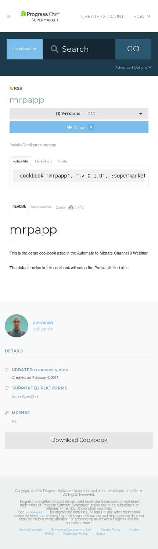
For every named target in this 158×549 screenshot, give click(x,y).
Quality (69, 207)
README (19, 206)
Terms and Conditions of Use (71, 529)
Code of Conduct (30, 529)
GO (133, 48)
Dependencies (41, 207)
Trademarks (33, 512)
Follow (82, 127)
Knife (62, 161)
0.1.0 (76, 113)
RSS (17, 88)
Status (100, 533)
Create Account (102, 16)
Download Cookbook (79, 440)
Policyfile (20, 161)
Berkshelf (43, 161)
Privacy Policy (110, 529)
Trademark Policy (75, 533)
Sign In (141, 16)
